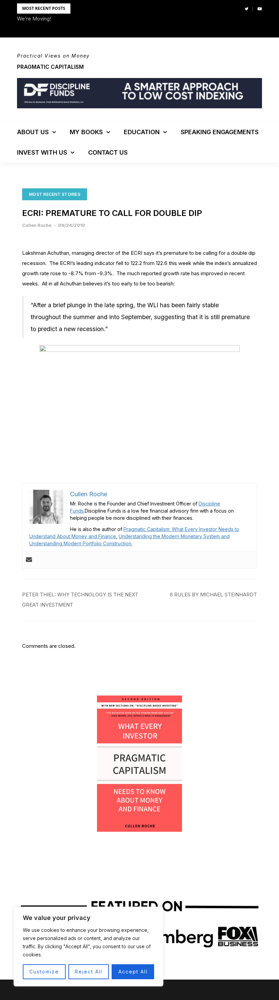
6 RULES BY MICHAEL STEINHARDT (213, 594)
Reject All (88, 971)
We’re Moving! (34, 18)
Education (142, 132)
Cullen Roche (36, 225)
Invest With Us (42, 152)
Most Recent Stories (54, 194)
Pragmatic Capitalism (50, 66)
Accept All (133, 971)
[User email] (29, 560)
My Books (86, 132)
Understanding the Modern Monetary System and (174, 536)
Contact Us (108, 152)
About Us (33, 132)
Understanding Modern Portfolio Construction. (80, 543)
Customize (44, 971)
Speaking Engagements (220, 132)
